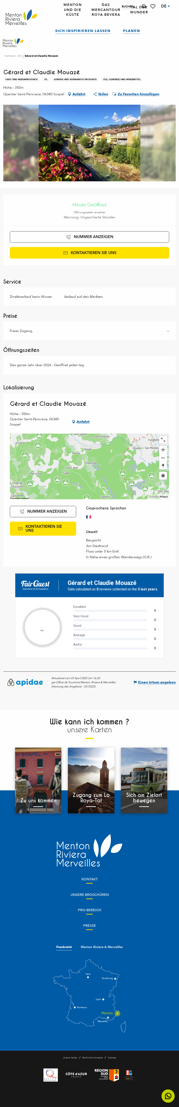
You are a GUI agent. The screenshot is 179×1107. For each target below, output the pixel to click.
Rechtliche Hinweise (92, 1057)
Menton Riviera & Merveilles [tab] (102, 947)
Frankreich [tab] (64, 947)
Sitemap (112, 1057)
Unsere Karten (70, 1057)
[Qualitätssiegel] (51, 1075)
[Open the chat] (168, 1096)
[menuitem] (21, 17)
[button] (144, 6)
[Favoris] (153, 6)
